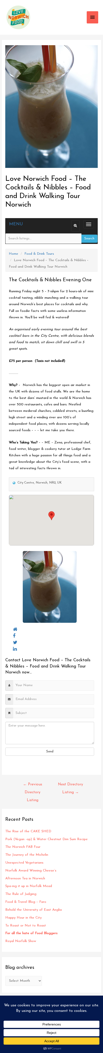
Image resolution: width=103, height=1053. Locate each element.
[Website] (15, 629)
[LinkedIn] (15, 649)
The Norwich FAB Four (23, 847)
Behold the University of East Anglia (33, 910)
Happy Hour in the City (24, 918)
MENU (16, 224)
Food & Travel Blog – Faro (25, 902)
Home (13, 254)
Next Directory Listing (70, 786)
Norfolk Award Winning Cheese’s (30, 870)
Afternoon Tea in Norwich (25, 878)
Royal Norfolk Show (20, 941)
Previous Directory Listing (32, 786)
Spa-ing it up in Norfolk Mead (28, 886)
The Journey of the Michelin (26, 855)
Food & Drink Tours (39, 254)
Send (49, 751)
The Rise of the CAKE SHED (28, 831)
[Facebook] (14, 636)
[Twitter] (15, 642)
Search (89, 238)
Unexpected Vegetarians (25, 863)
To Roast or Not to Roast (25, 925)
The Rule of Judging (21, 894)
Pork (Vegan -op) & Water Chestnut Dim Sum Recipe (46, 839)
